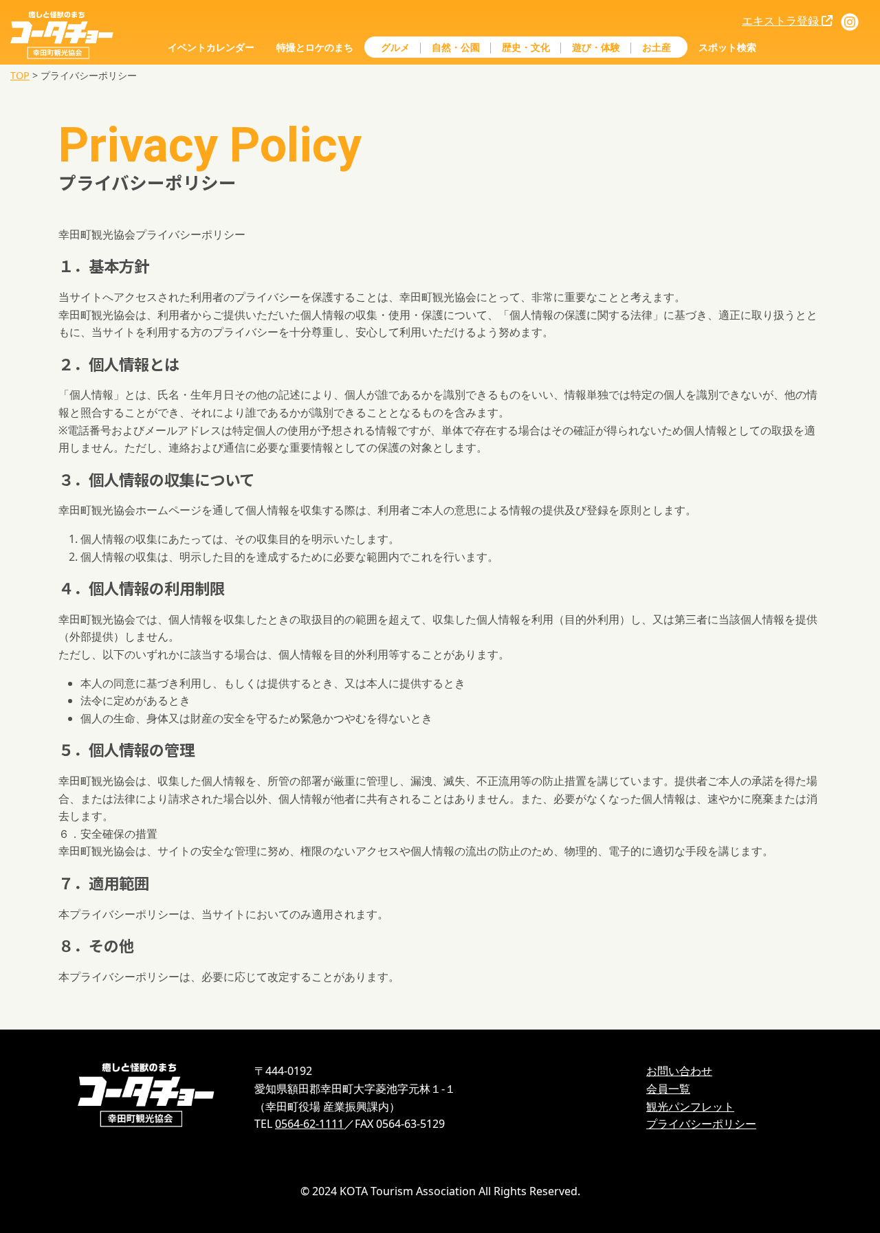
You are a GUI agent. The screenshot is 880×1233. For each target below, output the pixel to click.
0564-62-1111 (309, 1123)
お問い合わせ (679, 1070)
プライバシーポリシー (701, 1123)
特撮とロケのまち (314, 47)
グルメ (395, 47)
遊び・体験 (596, 47)
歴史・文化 (526, 47)
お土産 (656, 47)
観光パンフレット (690, 1106)
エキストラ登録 (782, 20)
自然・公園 (456, 47)
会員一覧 (668, 1088)
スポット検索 (727, 47)
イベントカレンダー (211, 47)
